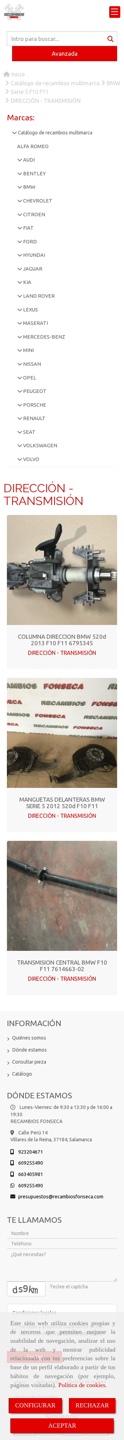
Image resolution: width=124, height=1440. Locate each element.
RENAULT (33, 418)
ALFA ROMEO (33, 146)
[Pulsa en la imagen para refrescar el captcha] (26, 1289)
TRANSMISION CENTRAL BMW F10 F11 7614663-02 (62, 965)
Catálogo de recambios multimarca (54, 132)
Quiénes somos (29, 1038)
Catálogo (22, 1074)
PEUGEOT (34, 391)
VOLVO (30, 459)
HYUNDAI (33, 255)
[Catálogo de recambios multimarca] (14, 132)
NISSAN (31, 364)
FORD (29, 241)
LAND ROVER (38, 296)
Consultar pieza (29, 1062)
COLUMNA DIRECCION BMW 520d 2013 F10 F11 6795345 (62, 639)
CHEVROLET (37, 201)
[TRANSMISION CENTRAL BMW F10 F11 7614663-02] (62, 896)
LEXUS (30, 309)
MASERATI (35, 323)
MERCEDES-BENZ (43, 337)
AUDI (28, 160)
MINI (28, 350)
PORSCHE (34, 405)
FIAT (28, 228)
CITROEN (33, 214)
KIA (26, 282)
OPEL (29, 378)
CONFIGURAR (35, 1405)
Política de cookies (81, 1385)
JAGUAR (32, 269)
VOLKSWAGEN (39, 445)
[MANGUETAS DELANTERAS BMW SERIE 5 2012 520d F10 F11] (62, 733)
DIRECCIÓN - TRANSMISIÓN (62, 653)
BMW (28, 187)
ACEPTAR (62, 1425)
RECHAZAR (92, 1405)
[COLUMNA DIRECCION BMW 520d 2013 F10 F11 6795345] (62, 570)
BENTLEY (34, 173)
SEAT (28, 432)
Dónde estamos (29, 1050)
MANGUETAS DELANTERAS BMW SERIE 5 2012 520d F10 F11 (62, 802)
